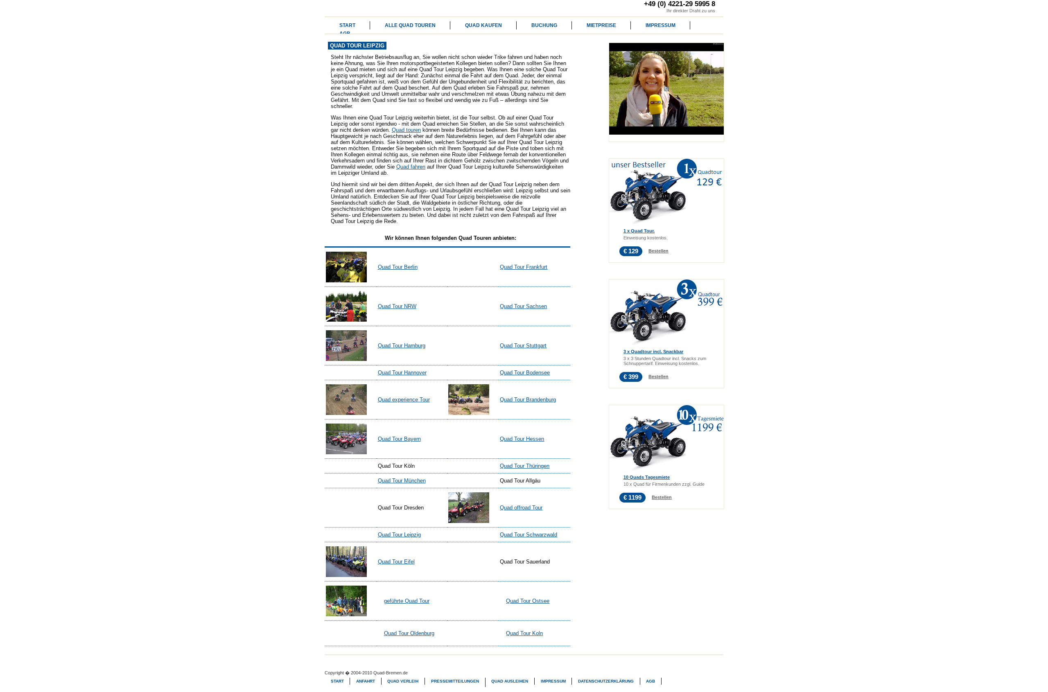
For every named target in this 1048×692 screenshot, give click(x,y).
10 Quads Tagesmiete (646, 477)
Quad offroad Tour (521, 508)
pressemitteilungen (455, 681)
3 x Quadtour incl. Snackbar (653, 351)
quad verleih (402, 681)
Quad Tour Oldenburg (409, 633)
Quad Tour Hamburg (401, 346)
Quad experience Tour (404, 400)
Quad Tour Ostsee (527, 601)
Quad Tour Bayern (399, 439)
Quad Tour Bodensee (525, 373)
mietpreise (601, 25)
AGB (650, 681)
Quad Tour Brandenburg (528, 400)
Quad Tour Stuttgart (523, 346)
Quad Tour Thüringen (524, 466)
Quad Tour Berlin (398, 267)
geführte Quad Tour (406, 601)
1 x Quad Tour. (639, 230)
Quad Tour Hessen (522, 439)
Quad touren (406, 130)
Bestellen (658, 250)
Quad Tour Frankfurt (523, 267)
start (347, 25)
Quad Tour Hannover (402, 373)
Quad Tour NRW (397, 306)
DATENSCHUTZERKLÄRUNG (606, 681)
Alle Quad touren (410, 25)
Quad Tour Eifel (396, 562)
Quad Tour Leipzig (399, 535)
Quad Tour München (402, 481)
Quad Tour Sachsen (523, 306)
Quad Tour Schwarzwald (528, 535)
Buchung (544, 25)
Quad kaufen (483, 25)
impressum (660, 25)
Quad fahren (410, 167)
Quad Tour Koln (524, 633)
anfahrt (365, 681)
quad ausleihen (509, 681)
